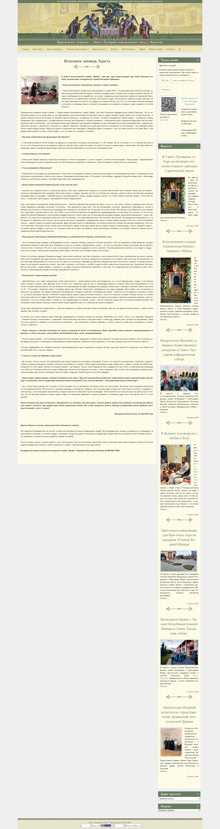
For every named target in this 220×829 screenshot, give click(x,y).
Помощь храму (156, 49)
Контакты (170, 49)
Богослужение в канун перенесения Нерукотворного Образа (179, 246)
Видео (142, 49)
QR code (165, 80)
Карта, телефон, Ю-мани (183, 80)
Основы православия (77, 49)
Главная (25, 49)
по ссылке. (164, 119)
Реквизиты (165, 89)
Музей (114, 49)
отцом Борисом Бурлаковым (196, 474)
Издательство (99, 49)
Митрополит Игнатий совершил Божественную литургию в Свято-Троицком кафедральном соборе (179, 350)
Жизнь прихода (54, 49)
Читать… (164, 220)
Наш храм (37, 49)
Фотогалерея (128, 49)
